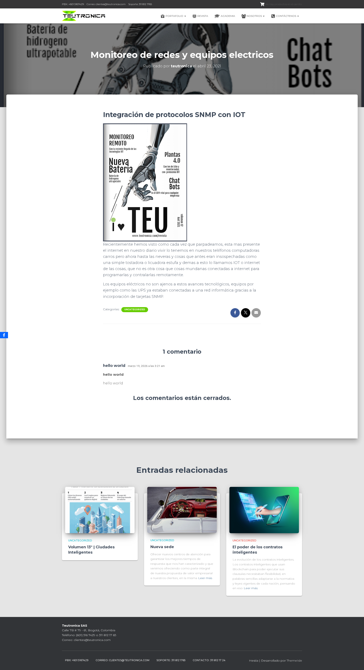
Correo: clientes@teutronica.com (106, 4)
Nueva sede (162, 547)
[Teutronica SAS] (84, 16)
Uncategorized (134, 309)
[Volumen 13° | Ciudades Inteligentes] (100, 509)
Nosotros (254, 15)
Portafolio (175, 15)
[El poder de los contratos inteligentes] (264, 509)
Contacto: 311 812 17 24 (209, 660)
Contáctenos (286, 15)
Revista (202, 15)
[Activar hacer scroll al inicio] (355, 661)
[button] (185, 15)
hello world (114, 365)
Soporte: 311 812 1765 (140, 4)
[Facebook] (4, 335)
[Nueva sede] (182, 509)
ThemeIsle (294, 660)
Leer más (205, 578)
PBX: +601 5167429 (73, 4)
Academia (228, 15)
